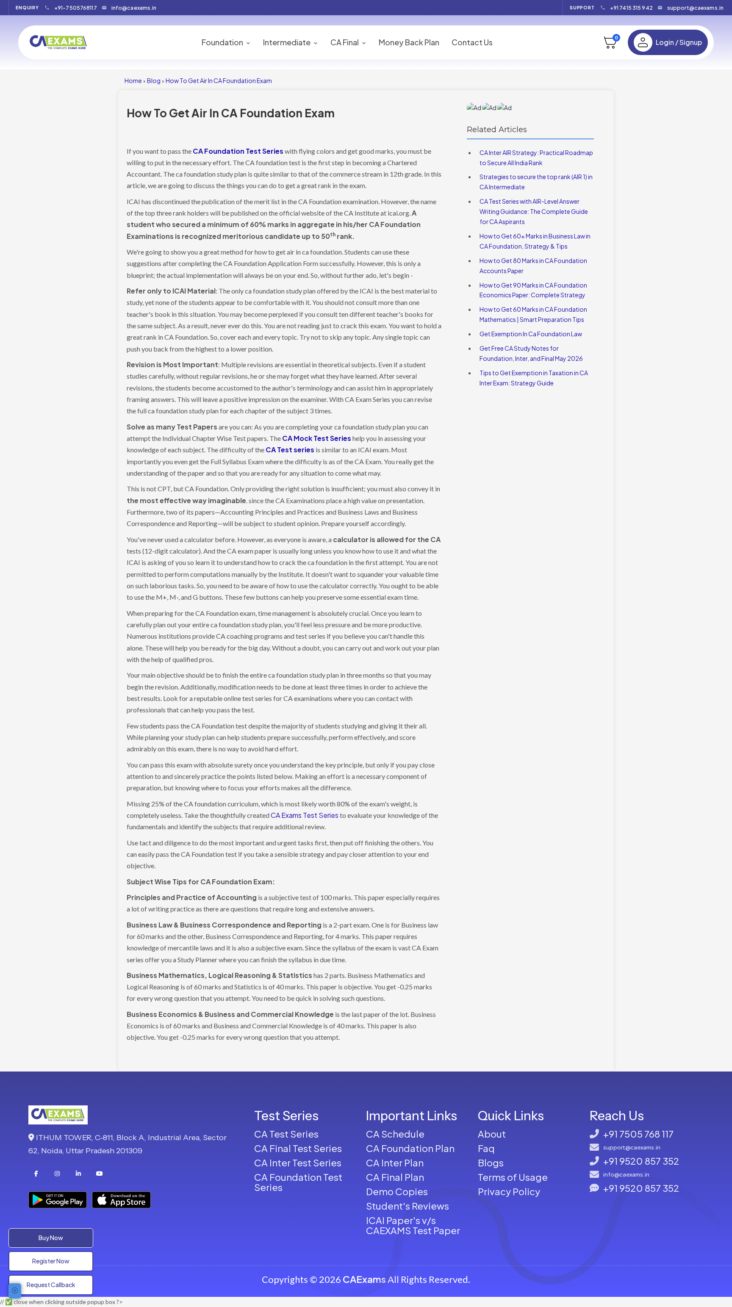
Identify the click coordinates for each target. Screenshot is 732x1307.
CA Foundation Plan (410, 1148)
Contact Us (472, 42)
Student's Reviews (407, 1206)
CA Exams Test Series (304, 815)
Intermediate (287, 42)
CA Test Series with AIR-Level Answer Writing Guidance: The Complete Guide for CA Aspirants (534, 211)
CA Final (345, 42)
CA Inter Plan (395, 1163)
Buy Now (51, 1237)
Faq (486, 1148)
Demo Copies (397, 1191)
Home (133, 80)
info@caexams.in (134, 7)
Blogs (491, 1163)
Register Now (50, 1261)
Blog (154, 80)
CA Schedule (395, 1134)
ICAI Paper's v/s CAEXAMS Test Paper (413, 1225)
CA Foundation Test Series (298, 1182)
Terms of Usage (513, 1177)
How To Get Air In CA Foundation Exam (219, 80)
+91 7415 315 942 (631, 7)
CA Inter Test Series (297, 1163)
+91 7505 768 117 (638, 1133)
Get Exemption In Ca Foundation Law (531, 334)
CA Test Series (286, 1134)
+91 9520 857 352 (641, 1161)
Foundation (223, 42)
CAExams (364, 1279)
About (492, 1134)
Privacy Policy (509, 1191)
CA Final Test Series (298, 1148)
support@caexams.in (695, 7)
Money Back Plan (409, 42)
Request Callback (51, 1284)
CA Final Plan (395, 1177)
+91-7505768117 (75, 7)
